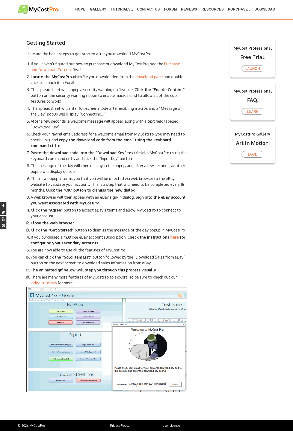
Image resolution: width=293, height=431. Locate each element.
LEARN (253, 111)
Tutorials (121, 9)
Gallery (98, 9)
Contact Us (148, 9)
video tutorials (44, 282)
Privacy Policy (119, 425)
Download (264, 9)
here (174, 237)
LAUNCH (252, 68)
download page (149, 76)
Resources (212, 9)
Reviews (189, 9)
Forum (170, 9)
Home (80, 9)
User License (171, 425)
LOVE (252, 154)
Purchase (238, 9)
